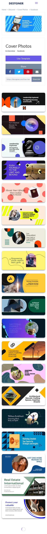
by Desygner (10, 51)
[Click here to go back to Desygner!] (16, 5)
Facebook (34, 10)
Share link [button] (36, 79)
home (4, 10)
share (23, 66)
